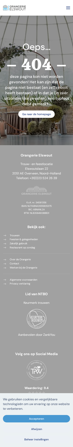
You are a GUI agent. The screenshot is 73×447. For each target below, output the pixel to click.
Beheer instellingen (36, 439)
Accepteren (36, 418)
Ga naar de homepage (36, 114)
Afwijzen (36, 429)
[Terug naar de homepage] (14, 8)
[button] (68, 8)
